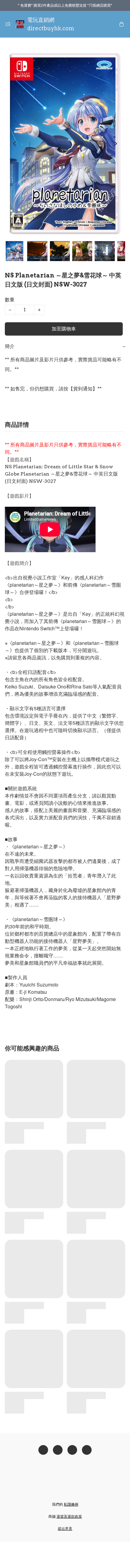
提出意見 (65, 1528)
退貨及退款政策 (69, 1516)
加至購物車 (64, 329)
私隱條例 (71, 1504)
